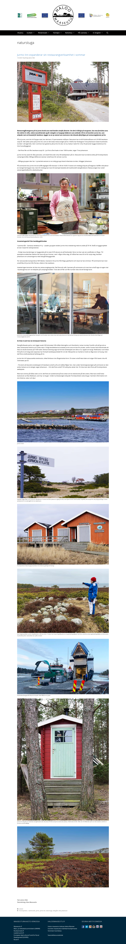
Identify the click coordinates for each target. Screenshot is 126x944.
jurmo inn (42, 910)
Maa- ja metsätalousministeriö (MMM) (27, 929)
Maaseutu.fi (18, 926)
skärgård (55, 910)
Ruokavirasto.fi (19, 931)
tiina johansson (63, 910)
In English (97, 33)
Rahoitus (68, 33)
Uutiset (29, 33)
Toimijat (56, 33)
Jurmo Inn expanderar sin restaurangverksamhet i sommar (51, 55)
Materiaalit (42, 33)
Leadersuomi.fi (19, 933)
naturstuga (49, 910)
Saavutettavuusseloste (55, 935)
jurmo (37, 910)
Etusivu (20, 33)
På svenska (82, 33)
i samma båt (31, 910)
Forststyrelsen (23, 910)
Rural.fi (16, 939)
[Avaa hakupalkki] (107, 32)
